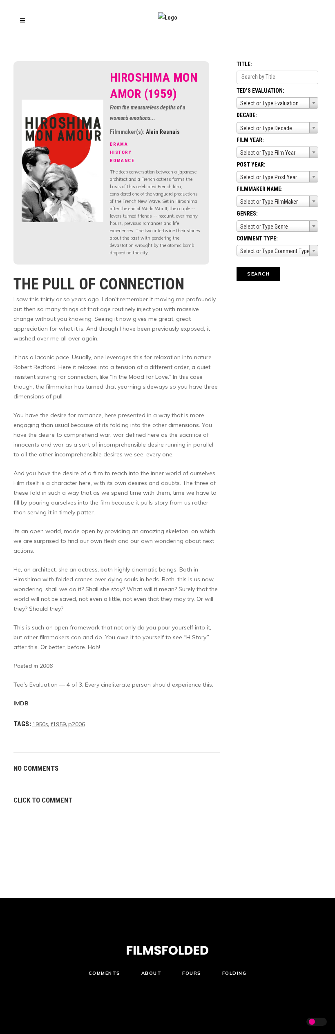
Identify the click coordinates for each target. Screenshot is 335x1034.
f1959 (58, 724)
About (151, 973)
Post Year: (251, 164)
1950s (40, 724)
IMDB (21, 703)
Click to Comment (42, 800)
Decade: (247, 115)
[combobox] (277, 103)
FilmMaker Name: (260, 189)
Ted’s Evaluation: (260, 90)
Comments (105, 973)
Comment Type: (257, 238)
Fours (191, 973)
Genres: (247, 213)
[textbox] (277, 103)
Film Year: (250, 140)
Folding (234, 973)
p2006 (76, 724)
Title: (244, 64)
